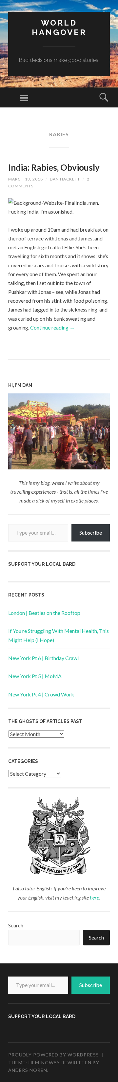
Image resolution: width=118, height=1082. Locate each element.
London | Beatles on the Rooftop (44, 613)
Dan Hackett (65, 179)
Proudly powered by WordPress (53, 1054)
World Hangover (59, 27)
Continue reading (52, 327)
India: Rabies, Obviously (54, 167)
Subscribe (90, 532)
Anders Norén (27, 1070)
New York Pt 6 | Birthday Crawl (43, 658)
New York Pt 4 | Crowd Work (41, 694)
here (94, 897)
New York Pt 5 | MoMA (35, 676)
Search (15, 925)
